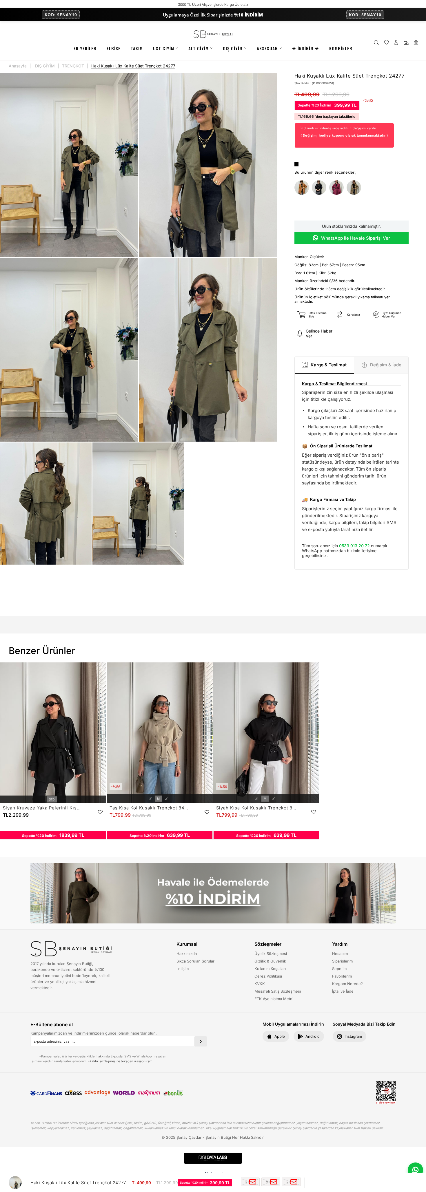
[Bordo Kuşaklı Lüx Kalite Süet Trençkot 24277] (336, 187)
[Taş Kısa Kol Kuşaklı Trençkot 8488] (160, 732)
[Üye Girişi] (396, 43)
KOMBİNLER (340, 48)
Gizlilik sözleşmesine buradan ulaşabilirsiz (120, 1061)
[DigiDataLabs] (213, 1158)
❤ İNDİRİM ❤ (305, 48)
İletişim (182, 968)
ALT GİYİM (198, 48)
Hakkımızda (186, 953)
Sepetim (339, 968)
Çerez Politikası (268, 976)
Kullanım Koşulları (270, 968)
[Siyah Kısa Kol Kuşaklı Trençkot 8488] (266, 732)
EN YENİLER (85, 48)
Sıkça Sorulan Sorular (195, 961)
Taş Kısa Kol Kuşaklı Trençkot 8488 (150, 808)
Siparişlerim (342, 961)
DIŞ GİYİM (233, 48)
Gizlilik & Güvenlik (270, 961)
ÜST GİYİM (163, 48)
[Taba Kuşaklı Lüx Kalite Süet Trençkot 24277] (301, 187)
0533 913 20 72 (354, 545)
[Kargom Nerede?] (406, 43)
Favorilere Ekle (100, 812)
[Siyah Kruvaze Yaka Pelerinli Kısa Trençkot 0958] (53, 732)
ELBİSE (114, 48)
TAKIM (137, 48)
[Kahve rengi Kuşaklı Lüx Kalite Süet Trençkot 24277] (354, 187)
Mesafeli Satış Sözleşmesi (277, 991)
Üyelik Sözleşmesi (270, 953)
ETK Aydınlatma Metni (273, 998)
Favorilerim (342, 976)
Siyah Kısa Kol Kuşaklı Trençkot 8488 (256, 808)
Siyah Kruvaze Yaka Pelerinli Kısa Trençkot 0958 (43, 808)
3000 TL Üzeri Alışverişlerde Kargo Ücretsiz (213, 4)
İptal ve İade (343, 991)
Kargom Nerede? (347, 983)
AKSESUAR (267, 48)
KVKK (259, 983)
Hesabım (340, 953)
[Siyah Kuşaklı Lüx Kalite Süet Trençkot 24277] (319, 187)
